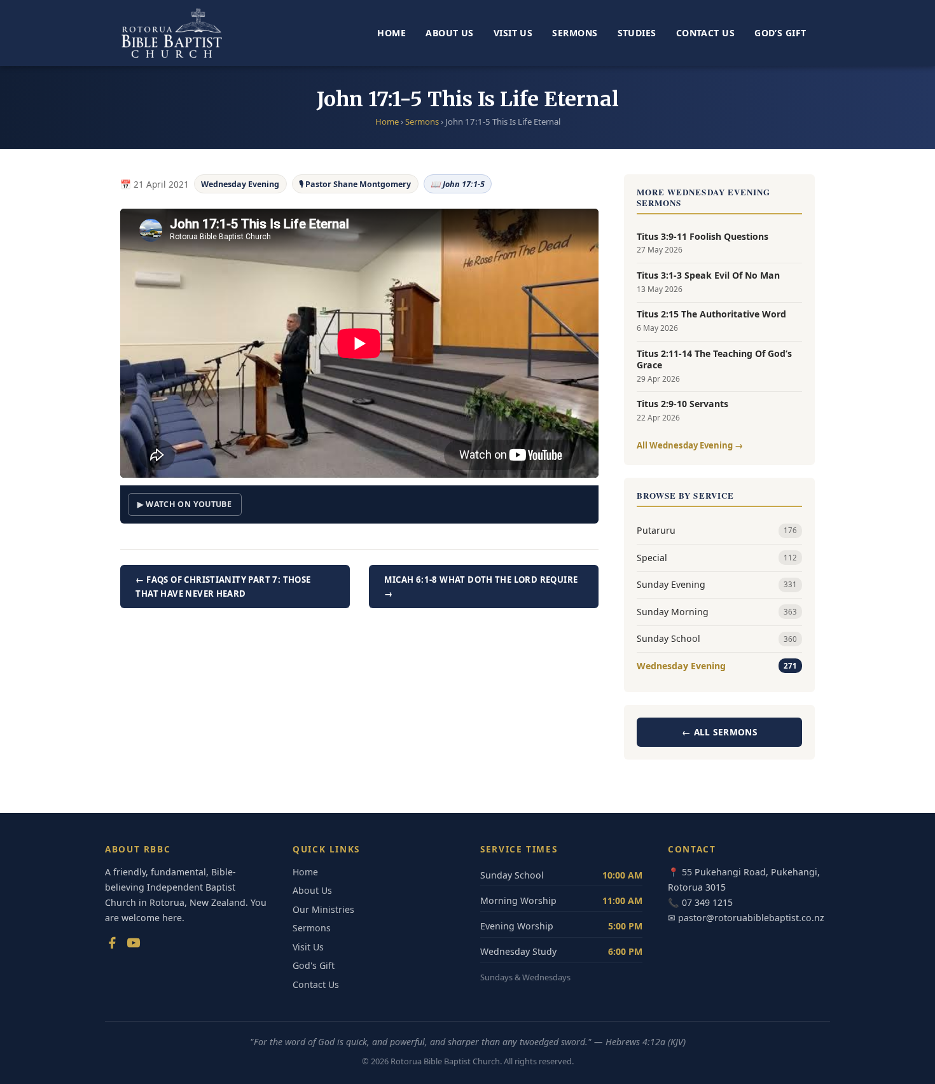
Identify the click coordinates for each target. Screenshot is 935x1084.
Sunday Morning (717, 612)
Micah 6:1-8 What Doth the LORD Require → (481, 586)
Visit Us (513, 33)
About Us (449, 33)
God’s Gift (780, 33)
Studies (637, 33)
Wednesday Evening (240, 184)
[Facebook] (112, 945)
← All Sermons (719, 732)
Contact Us (705, 33)
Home (391, 33)
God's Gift (314, 965)
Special (717, 558)
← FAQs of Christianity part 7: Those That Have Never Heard (222, 586)
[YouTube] (134, 945)
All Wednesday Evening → (690, 445)
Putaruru (717, 530)
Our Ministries (323, 909)
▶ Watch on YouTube (184, 504)
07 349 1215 (707, 902)
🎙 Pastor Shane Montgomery (355, 184)
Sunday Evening (717, 584)
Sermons (574, 33)
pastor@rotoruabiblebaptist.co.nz (751, 918)
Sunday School (717, 638)
